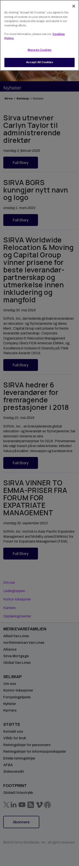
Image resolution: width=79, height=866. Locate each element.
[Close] (74, 6)
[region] (39, 35)
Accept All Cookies (39, 62)
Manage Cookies (39, 49)
